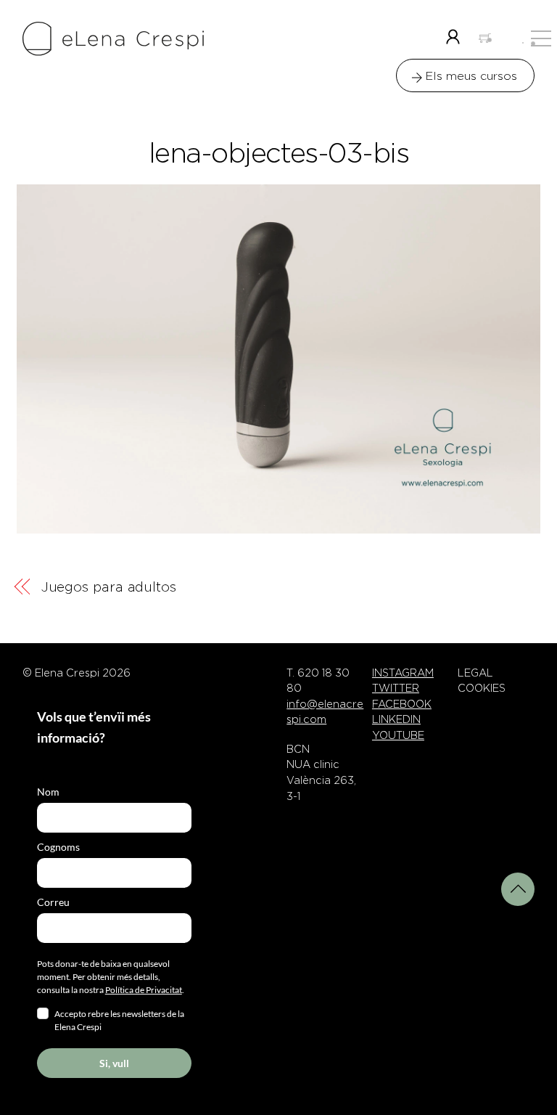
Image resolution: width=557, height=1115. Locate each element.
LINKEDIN (396, 719)
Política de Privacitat (143, 989)
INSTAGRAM (403, 673)
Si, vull (114, 1063)
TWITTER (395, 688)
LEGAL (475, 673)
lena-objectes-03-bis (278, 153)
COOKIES (482, 688)
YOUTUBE (398, 735)
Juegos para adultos (108, 587)
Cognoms (58, 847)
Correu (53, 902)
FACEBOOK (402, 704)
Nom (48, 791)
